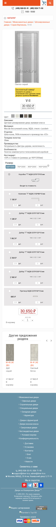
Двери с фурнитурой (29, 420)
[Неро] (21, 117)
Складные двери (29, 412)
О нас (29, 458)
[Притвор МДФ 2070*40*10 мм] (35, 296)
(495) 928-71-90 (36, 8)
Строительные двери (29, 405)
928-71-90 (37, 470)
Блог (29, 454)
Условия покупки (29, 435)
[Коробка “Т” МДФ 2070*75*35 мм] (35, 180)
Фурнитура (29, 415)
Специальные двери (29, 408)
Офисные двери (29, 401)
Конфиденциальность (29, 438)
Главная (7, 22)
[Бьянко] (17, 117)
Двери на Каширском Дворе (27, 490)
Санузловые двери (29, 428)
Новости (29, 462)
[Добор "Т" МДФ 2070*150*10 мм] (35, 257)
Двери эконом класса (29, 424)
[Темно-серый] (25, 117)
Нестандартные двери (29, 431)
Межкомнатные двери (23, 22)
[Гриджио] (30, 117)
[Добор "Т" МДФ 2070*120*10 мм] (35, 238)
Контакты (29, 451)
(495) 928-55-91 (22, 8)
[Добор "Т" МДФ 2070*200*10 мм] (35, 277)
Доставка (29, 443)
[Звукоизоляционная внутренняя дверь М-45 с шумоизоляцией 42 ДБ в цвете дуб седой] (10, 352)
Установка (29, 447)
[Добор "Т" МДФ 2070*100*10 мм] (35, 218)
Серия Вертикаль (18, 25)
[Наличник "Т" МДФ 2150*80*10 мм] (35, 199)
